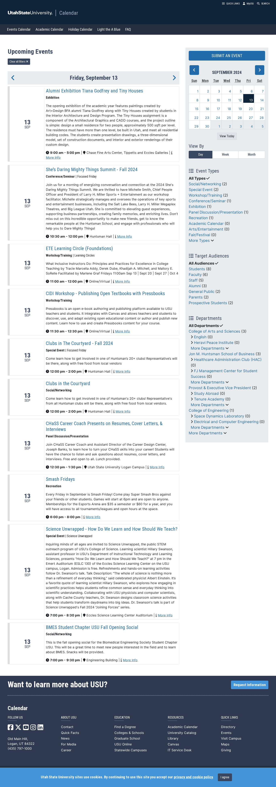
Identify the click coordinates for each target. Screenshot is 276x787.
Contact (67, 727)
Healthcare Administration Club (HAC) (228, 359)
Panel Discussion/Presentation (216, 212)
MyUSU (250, 3)
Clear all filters (17, 61)
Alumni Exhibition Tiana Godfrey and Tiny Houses (94, 91)
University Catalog (182, 733)
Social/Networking (205, 184)
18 (229, 109)
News (65, 738)
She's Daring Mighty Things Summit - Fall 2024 (92, 169)
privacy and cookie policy (193, 777)
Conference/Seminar (207, 201)
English (200, 337)
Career (66, 750)
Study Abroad (206, 393)
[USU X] (18, 728)
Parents (196, 297)
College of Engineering (209, 410)
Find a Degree (125, 727)
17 (218, 109)
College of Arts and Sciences (214, 331)
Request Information (250, 685)
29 (196, 126)
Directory (228, 727)
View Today (227, 136)
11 (229, 100)
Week (225, 154)
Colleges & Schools (129, 733)
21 (262, 109)
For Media (68, 744)
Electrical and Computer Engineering (226, 421)
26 (240, 118)
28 (262, 118)
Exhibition (197, 206)
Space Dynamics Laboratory (219, 416)
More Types (199, 240)
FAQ (128, 29)
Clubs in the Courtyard (68, 383)
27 (251, 118)
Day (200, 154)
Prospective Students (208, 303)
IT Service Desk (180, 750)
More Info (53, 157)
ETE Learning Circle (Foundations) (79, 248)
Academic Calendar (49, 29)
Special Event (201, 189)
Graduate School (127, 738)
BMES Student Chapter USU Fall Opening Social (92, 627)
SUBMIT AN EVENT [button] (227, 55)
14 (262, 100)
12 (240, 100)
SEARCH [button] (265, 3)
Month (252, 154)
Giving (226, 750)
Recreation (198, 218)
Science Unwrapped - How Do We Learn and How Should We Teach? (111, 529)
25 (229, 118)
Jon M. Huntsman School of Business (222, 354)
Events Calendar (19, 29)
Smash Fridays (60, 479)
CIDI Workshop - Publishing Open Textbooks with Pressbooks (105, 293)
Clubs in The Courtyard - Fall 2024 (79, 343)
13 (251, 100)
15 (196, 109)
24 (218, 118)
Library (173, 738)
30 (207, 126)
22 (196, 118)
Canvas (173, 744)
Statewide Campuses (130, 750)
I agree (224, 777)
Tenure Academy (209, 399)
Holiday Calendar (80, 29)
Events (226, 733)
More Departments (207, 348)
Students (197, 269)
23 (207, 118)
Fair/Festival (199, 235)
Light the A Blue (108, 29)
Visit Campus (231, 738)
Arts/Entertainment (206, 229)
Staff (193, 280)
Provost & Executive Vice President (220, 388)
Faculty (195, 274)
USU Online (123, 744)
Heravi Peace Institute (213, 342)
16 (207, 109)
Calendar (68, 13)
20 (251, 109)
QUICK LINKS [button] (233, 3)
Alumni (195, 286)
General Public (201, 291)
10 (218, 100)
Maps (225, 744)
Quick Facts (70, 733)
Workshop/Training (205, 195)
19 (240, 109)
